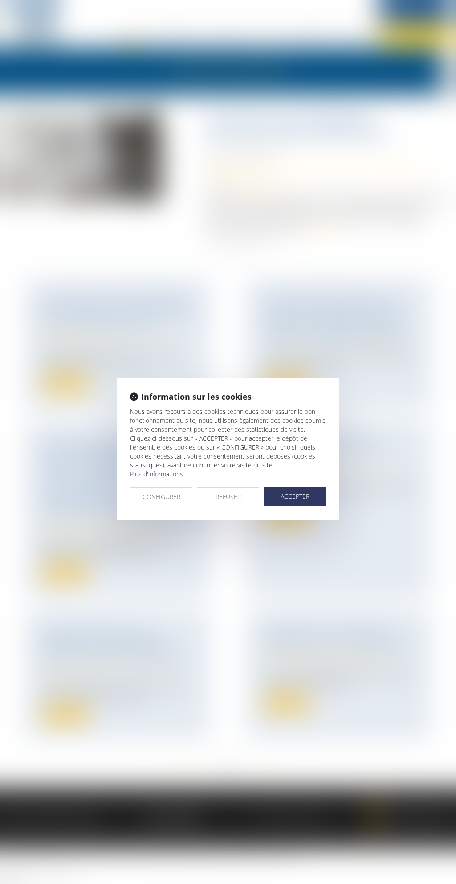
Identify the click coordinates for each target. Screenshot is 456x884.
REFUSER (228, 496)
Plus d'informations (156, 474)
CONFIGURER (161, 496)
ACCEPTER (295, 496)
